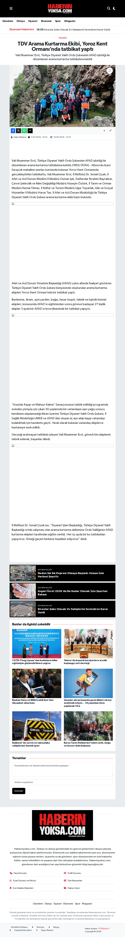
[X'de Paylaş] (18, 130)
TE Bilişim (103, 929)
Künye (56, 927)
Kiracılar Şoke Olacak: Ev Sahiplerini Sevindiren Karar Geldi (73, 29)
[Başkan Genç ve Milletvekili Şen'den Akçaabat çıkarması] (36, 683)
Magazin (69, 21)
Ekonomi (46, 21)
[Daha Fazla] (30, 130)
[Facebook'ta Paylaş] (13, 130)
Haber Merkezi (20, 137)
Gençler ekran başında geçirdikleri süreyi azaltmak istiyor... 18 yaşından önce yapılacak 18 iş (87, 703)
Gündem (7, 21)
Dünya (21, 21)
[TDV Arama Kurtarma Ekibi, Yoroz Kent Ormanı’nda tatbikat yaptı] (63, 96)
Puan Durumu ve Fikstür (24, 880)
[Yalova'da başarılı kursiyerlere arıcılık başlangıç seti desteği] (88, 643)
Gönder (18, 791)
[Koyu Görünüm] (112, 8)
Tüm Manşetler (74, 880)
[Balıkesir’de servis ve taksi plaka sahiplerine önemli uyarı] (36, 726)
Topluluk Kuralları (23, 930)
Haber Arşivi (74, 888)
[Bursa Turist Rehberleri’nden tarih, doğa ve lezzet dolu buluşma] (88, 726)
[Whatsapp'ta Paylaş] (24, 130)
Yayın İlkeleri (47, 930)
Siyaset (32, 21)
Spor (58, 21)
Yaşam (62, 38)
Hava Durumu (20, 873)
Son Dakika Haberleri (23, 888)
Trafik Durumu (74, 873)
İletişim (40, 927)
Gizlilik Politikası (19, 927)
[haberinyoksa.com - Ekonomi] (60, 8)
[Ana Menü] (11, 8)
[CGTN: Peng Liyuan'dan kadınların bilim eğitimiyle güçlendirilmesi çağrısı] (36, 643)
